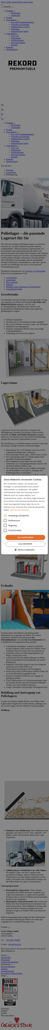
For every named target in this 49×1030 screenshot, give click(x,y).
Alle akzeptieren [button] (25, 537)
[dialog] (24, 515)
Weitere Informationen (19, 510)
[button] (24, 549)
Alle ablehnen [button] (25, 544)
